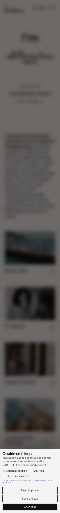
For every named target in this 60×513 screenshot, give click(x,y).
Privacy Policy (40, 480)
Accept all (30, 507)
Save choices (30, 498)
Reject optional (30, 490)
